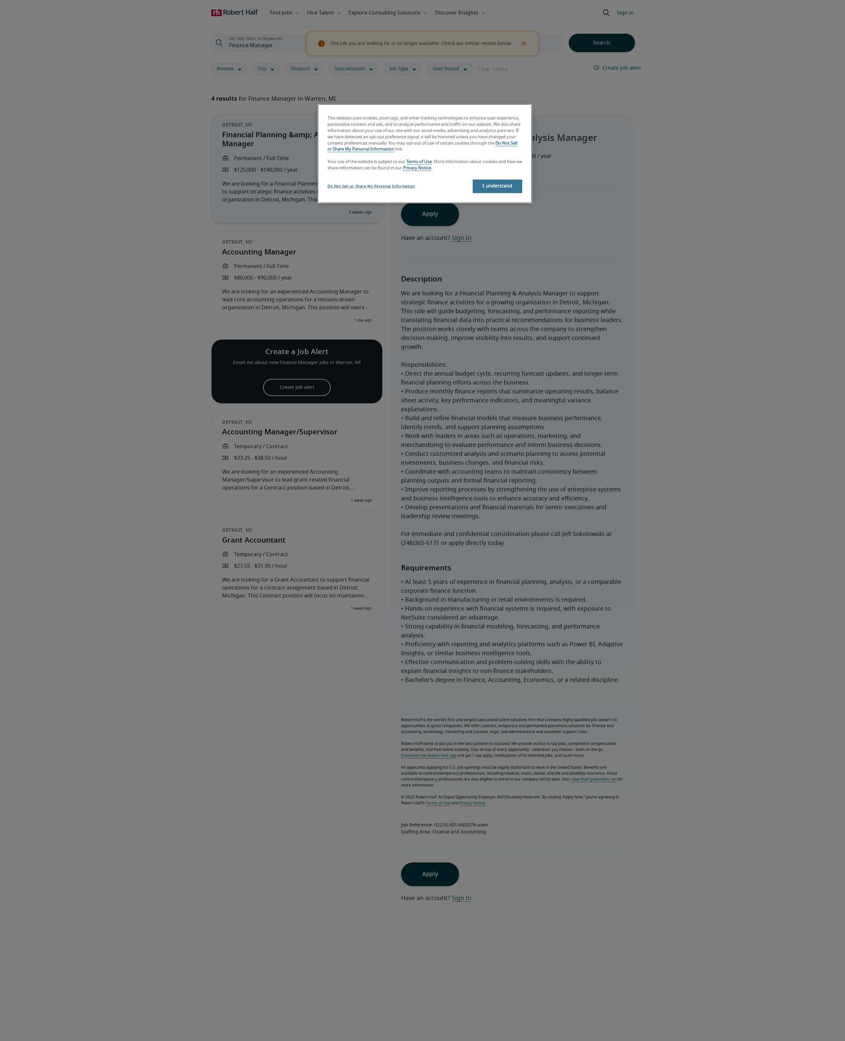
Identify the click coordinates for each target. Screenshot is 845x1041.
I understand (497, 186)
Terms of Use (419, 162)
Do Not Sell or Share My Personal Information (371, 186)
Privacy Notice (417, 168)
